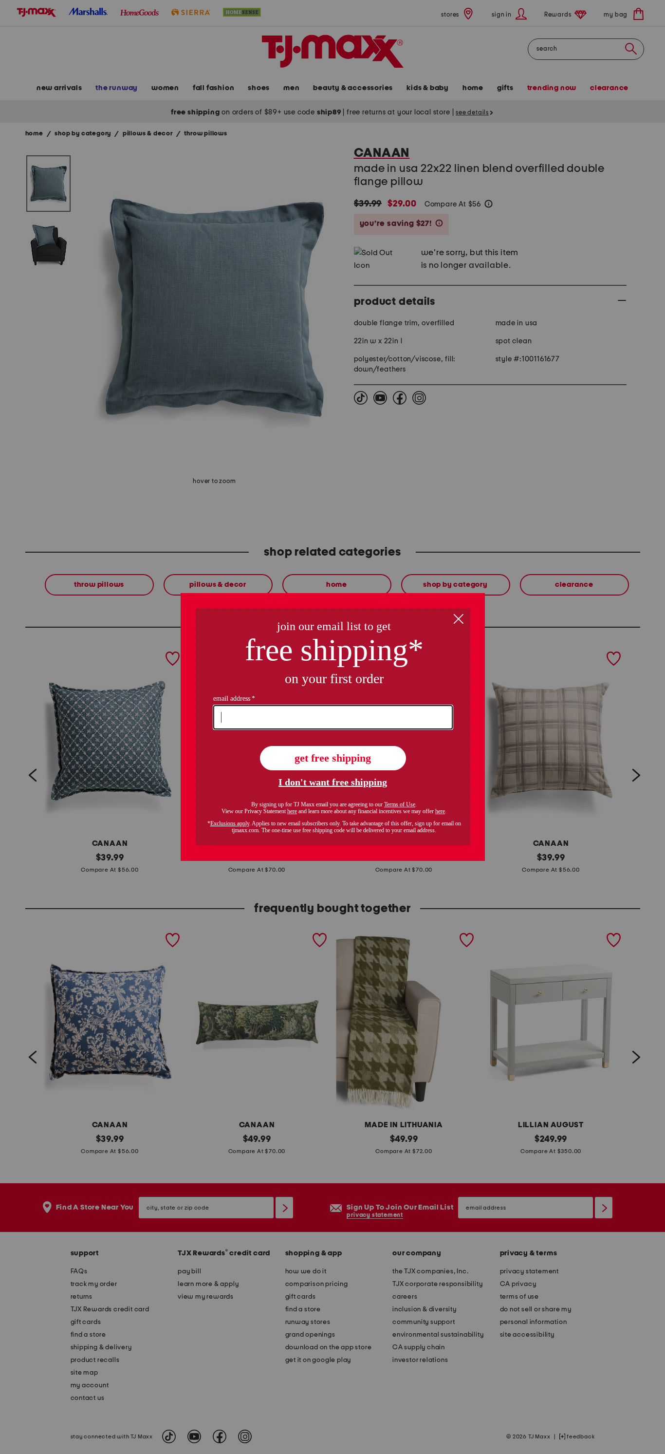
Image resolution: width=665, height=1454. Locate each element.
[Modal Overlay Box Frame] (333, 727)
